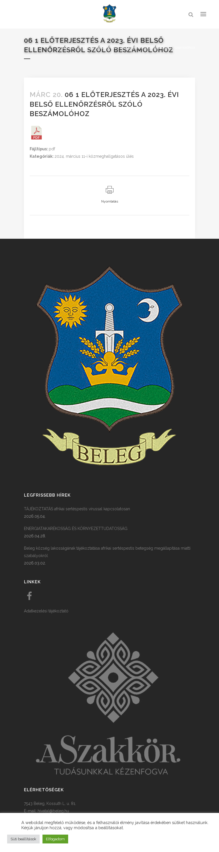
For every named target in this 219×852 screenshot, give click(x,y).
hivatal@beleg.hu (53, 811)
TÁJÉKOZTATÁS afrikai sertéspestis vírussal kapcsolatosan (77, 509)
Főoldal (66, 47)
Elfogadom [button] (55, 839)
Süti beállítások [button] (23, 839)
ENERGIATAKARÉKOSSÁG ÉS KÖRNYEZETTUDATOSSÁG (75, 528)
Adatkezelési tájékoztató (46, 611)
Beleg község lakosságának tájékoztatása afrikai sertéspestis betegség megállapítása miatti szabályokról (107, 552)
